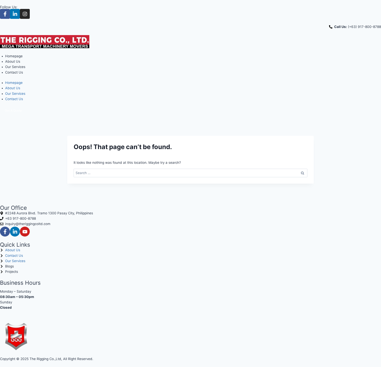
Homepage (14, 56)
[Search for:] (190, 173)
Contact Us (14, 72)
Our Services (15, 67)
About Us (12, 61)
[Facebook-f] (5, 14)
